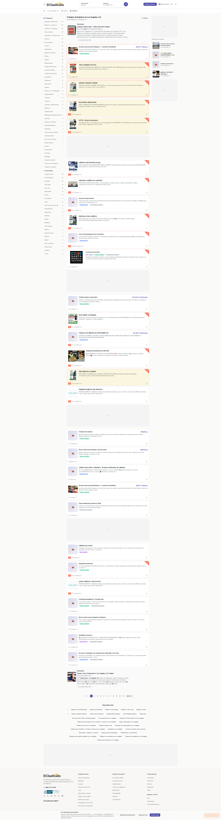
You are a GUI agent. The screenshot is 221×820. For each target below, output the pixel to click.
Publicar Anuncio (150, 4)
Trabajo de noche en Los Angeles (86, 725)
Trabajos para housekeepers (109, 732)
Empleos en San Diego (111, 709)
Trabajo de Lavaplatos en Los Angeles (136, 736)
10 (120, 696)
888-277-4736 (51, 787)
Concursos (150, 781)
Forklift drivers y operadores (129, 732)
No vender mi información (85, 806)
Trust (79, 790)
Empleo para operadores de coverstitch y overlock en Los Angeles (97, 722)
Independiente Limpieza (113, 714)
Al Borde (115, 796)
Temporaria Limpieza (145, 714)
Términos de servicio (84, 787)
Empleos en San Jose (127, 709)
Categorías (150, 787)
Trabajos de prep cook (105, 725)
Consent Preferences (153, 804)
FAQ (148, 798)
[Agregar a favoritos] (147, 59)
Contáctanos (150, 801)
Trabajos (80, 784)
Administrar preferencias (127, 815)
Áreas (148, 790)
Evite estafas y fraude (84, 793)
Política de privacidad (84, 796)
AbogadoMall (116, 793)
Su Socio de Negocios (119, 787)
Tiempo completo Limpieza (79, 714)
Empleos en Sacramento (143, 709)
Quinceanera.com (118, 781)
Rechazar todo (143, 815)
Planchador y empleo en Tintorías (88, 732)
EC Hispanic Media (118, 777)
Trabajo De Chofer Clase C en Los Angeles (131, 718)
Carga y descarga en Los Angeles (128, 722)
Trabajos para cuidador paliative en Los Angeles (83, 736)
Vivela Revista (117, 799)
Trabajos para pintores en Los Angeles (108, 740)
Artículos (149, 784)
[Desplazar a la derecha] (147, 709)
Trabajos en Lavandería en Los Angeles (110, 736)
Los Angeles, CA (53, 11)
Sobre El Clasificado (84, 777)
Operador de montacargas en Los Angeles (127, 725)
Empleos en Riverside (96, 709)
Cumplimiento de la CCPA (85, 802)
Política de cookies (83, 799)
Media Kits (81, 781)
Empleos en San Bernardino (79, 709)
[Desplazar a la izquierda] (68, 709)
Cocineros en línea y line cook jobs (135, 729)
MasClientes (116, 790)
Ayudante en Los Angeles (115, 729)
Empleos (65, 11)
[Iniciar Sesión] (175, 4)
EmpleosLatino (117, 784)
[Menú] (44, 4)
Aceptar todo (155, 815)
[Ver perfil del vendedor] (70, 103)
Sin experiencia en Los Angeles (107, 718)
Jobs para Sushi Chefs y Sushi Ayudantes (83, 718)
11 (123, 696)
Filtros (146, 18)
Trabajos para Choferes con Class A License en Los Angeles (87, 729)
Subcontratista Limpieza (130, 714)
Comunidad (150, 777)
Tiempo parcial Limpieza (97, 714)
